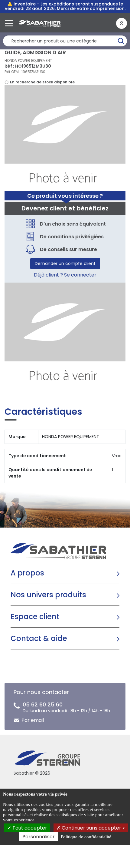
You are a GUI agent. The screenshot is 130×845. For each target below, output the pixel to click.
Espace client (35, 617)
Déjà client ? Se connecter (65, 274)
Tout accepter (29, 827)
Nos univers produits (48, 595)
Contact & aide (39, 638)
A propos (27, 573)
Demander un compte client (65, 263)
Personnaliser (38, 836)
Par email (32, 720)
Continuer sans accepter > (92, 827)
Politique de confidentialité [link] (86, 836)
